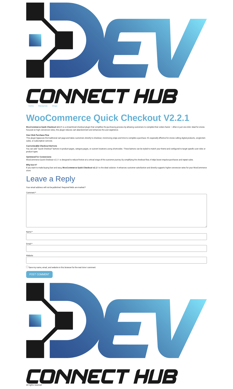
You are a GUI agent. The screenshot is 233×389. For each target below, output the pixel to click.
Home (31, 106)
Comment (31, 193)
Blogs (54, 106)
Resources (43, 106)
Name (29, 232)
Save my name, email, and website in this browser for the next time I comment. (62, 267)
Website (29, 256)
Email (29, 244)
